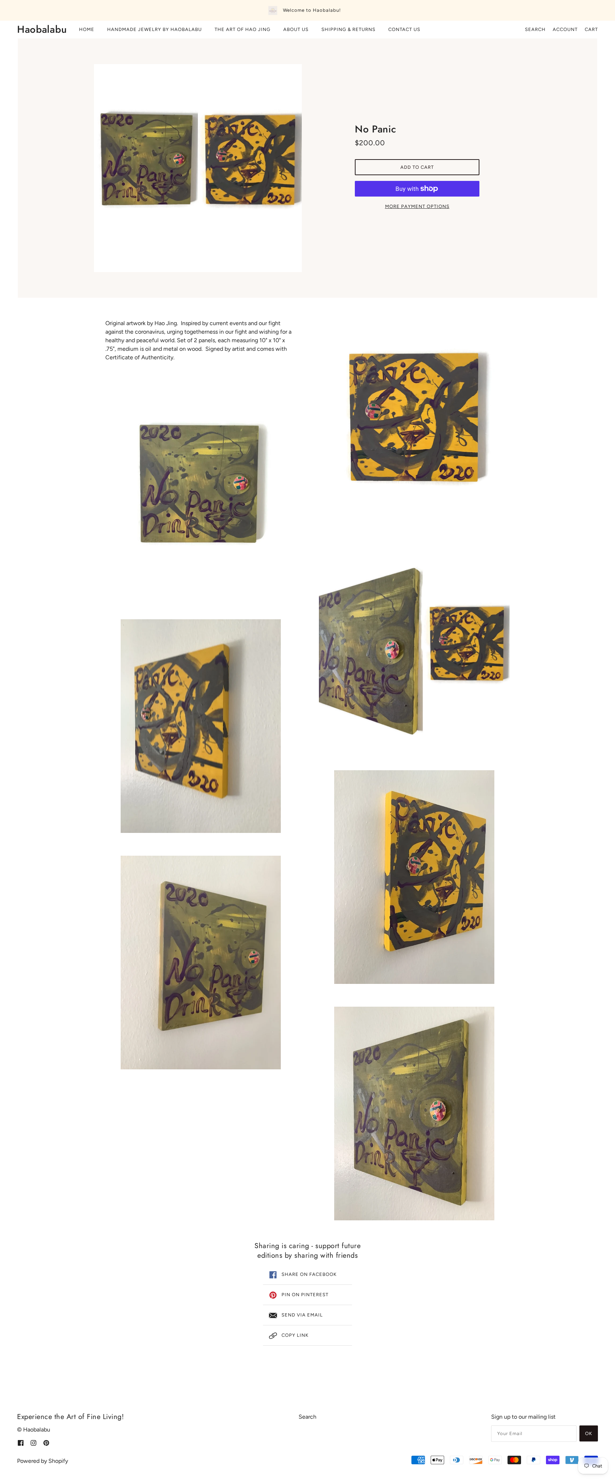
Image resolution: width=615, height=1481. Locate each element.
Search (535, 29)
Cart (591, 29)
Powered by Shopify (42, 1460)
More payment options (417, 206)
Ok (588, 1433)
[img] (20, 1442)
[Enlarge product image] (198, 168)
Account (565, 29)
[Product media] (200, 490)
